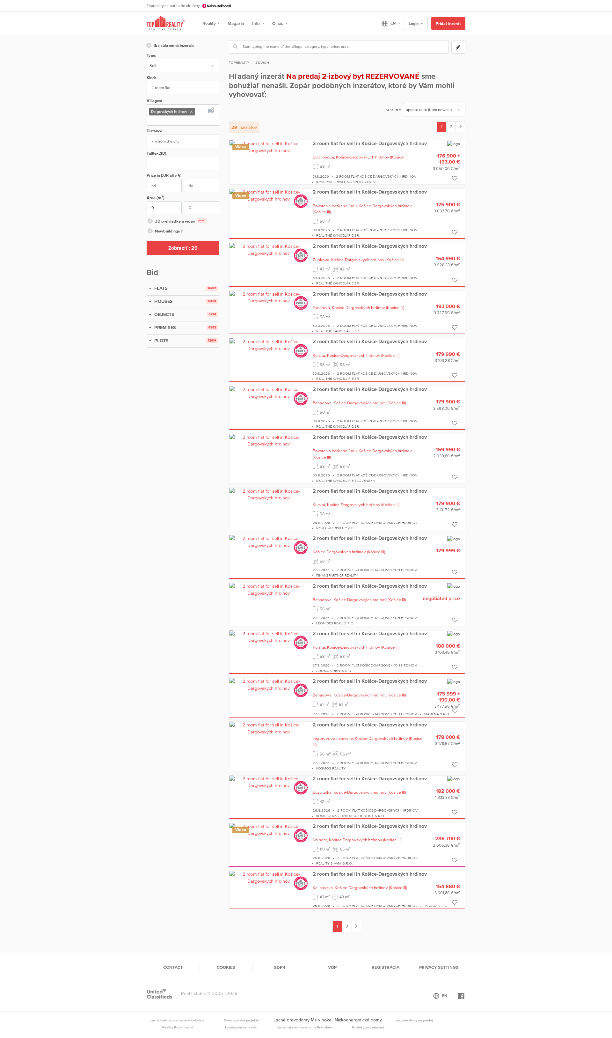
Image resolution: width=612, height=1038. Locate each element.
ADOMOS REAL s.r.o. (334, 671)
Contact (173, 967)
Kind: (151, 77)
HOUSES (163, 301)
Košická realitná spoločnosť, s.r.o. (350, 816)
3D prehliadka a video (180, 221)
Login (414, 23)
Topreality (239, 62)
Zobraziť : (183, 248)
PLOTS (161, 340)
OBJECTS (163, 314)
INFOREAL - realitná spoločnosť (346, 182)
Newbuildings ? (169, 231)
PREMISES (164, 327)
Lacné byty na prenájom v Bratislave (304, 1027)
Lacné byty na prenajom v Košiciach (177, 1020)
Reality (209, 23)
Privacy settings (438, 967)
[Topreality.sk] (166, 23)
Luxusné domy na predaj (414, 1020)
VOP (332, 967)
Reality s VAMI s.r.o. (334, 863)
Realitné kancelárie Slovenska (345, 480)
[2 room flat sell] (460, 126)
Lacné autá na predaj (241, 1027)
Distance (154, 131)
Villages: (154, 100)
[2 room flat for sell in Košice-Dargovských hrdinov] (268, 146)
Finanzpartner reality (337, 575)
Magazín (236, 23)
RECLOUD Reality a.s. (335, 528)
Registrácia (385, 967)
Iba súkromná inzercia (174, 45)
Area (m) (155, 197)
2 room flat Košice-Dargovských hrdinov (376, 176)
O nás (278, 23)
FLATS (160, 288)
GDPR (279, 967)
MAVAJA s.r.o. (436, 906)
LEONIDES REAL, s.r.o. (335, 623)
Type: (151, 55)
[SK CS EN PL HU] (388, 23)
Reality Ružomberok (177, 1027)
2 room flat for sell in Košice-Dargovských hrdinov (370, 143)
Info (256, 23)
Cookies (226, 967)
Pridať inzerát (448, 23)
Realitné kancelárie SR (337, 235)
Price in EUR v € (164, 175)
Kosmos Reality (331, 768)
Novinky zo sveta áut (368, 1027)
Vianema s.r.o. (437, 714)
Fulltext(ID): (157, 153)
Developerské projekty (241, 1020)
